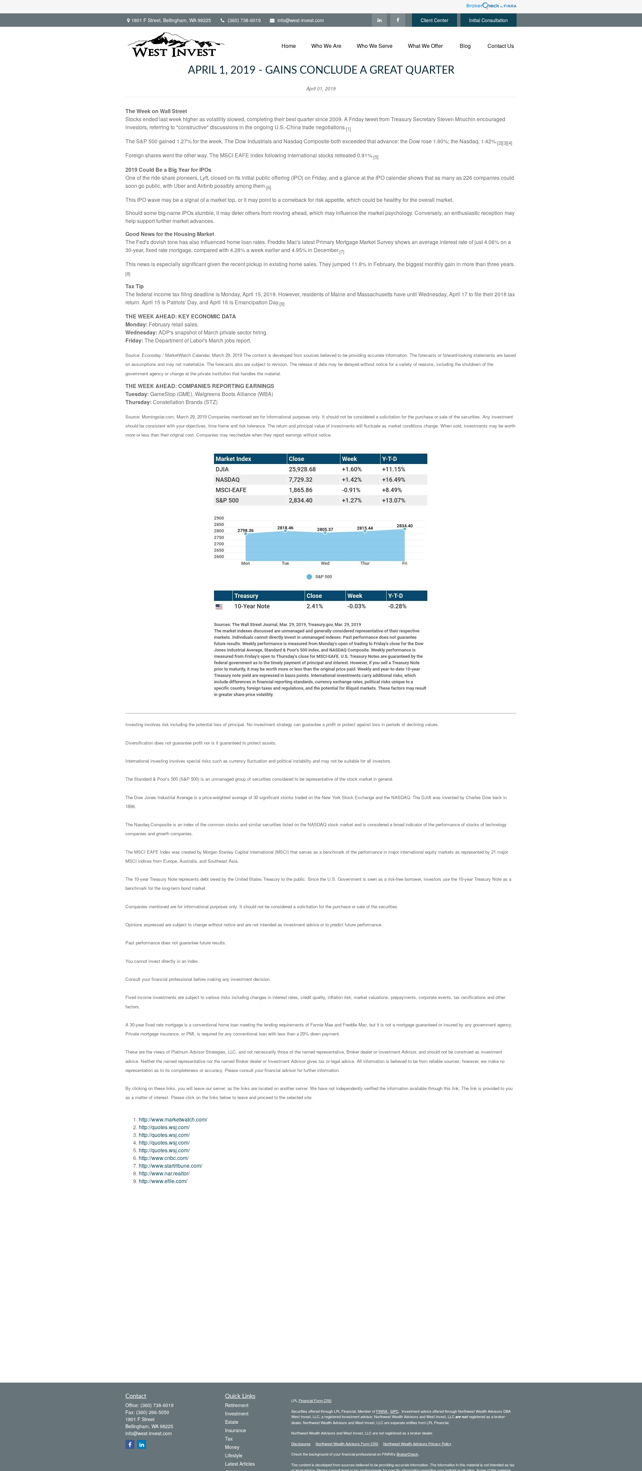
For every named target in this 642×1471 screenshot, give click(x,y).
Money (232, 1447)
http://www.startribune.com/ (170, 1165)
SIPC (394, 1411)
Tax (229, 1438)
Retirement (236, 1405)
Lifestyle (233, 1455)
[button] (289, 45)
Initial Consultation (488, 20)
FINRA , (382, 1411)
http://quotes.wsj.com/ (164, 1127)
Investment (236, 1413)
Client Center (434, 20)
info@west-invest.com (301, 20)
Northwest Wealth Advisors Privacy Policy (417, 1443)
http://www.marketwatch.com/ (173, 1119)
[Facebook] (397, 20)
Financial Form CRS (315, 1400)
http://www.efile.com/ (163, 1181)
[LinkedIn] (379, 20)
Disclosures (301, 1443)
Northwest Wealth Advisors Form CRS (347, 1443)
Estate (231, 1421)
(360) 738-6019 (244, 20)
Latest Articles (240, 1463)
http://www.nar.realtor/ (164, 1173)
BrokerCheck (407, 1454)
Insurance (235, 1430)
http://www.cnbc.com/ (164, 1158)
